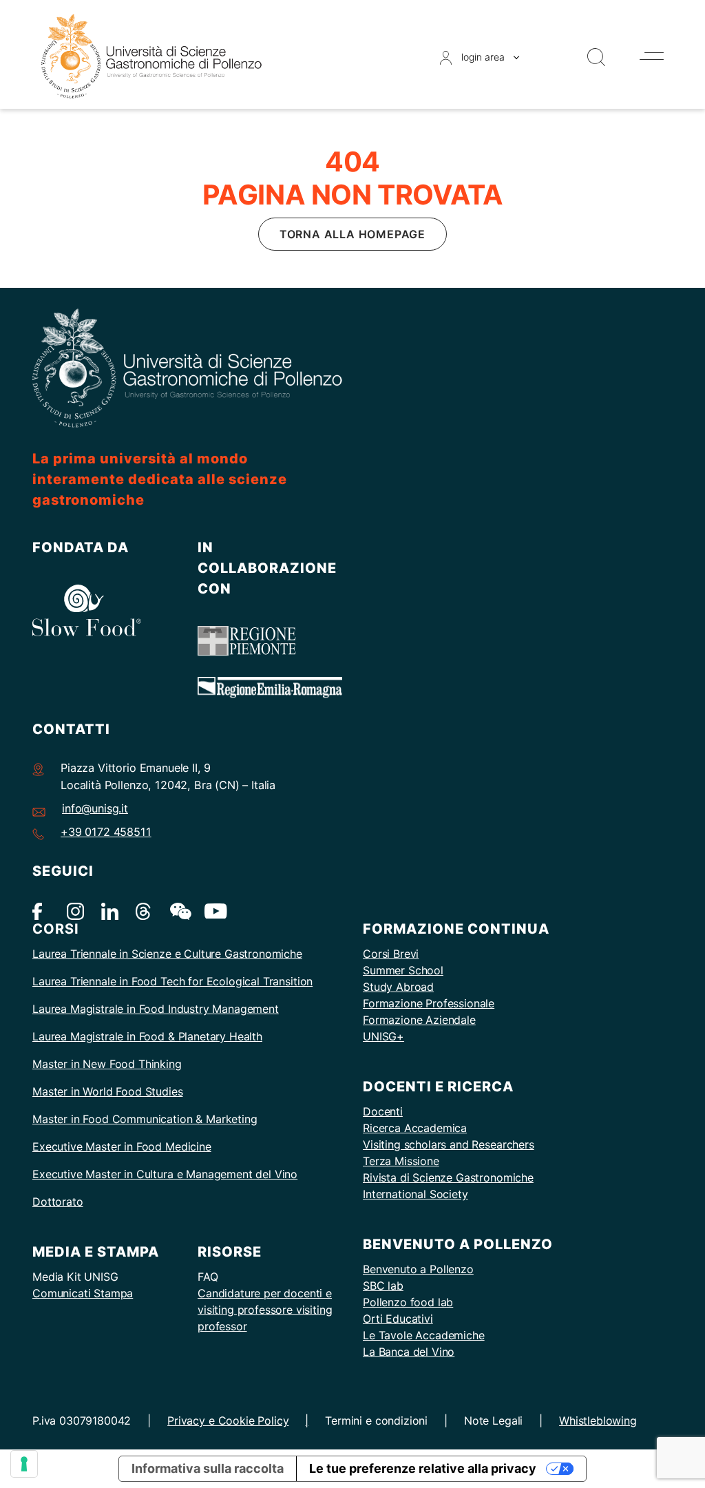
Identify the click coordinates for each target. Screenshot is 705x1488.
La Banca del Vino (408, 1352)
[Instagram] (75, 910)
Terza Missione (401, 1161)
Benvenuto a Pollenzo (418, 1269)
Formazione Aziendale (419, 1020)
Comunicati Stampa (82, 1293)
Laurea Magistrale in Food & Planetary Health (147, 1036)
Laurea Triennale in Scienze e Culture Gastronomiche (167, 954)
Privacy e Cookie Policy (227, 1420)
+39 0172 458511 (106, 832)
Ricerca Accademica (415, 1128)
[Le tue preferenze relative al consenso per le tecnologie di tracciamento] (24, 1464)
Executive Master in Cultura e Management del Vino (164, 1174)
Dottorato (57, 1201)
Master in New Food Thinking (107, 1064)
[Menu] (652, 56)
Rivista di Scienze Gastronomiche (448, 1177)
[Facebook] (41, 910)
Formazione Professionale (428, 1003)
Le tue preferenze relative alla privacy (422, 1468)
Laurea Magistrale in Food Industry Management (155, 1009)
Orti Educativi (398, 1318)
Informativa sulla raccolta (207, 1468)
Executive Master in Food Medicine (121, 1146)
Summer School (403, 970)
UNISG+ (383, 1036)
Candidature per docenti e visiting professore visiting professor (265, 1309)
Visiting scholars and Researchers (448, 1144)
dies (172, 1091)
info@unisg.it (95, 808)
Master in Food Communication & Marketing (144, 1119)
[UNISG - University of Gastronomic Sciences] (151, 55)
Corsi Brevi (391, 954)
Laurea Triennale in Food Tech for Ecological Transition (172, 981)
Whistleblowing (598, 1420)
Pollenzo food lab (408, 1302)
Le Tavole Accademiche (424, 1335)
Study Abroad (398, 987)
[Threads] (144, 910)
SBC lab (383, 1285)
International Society (415, 1194)
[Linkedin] (109, 910)
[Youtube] (213, 910)
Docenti (383, 1111)
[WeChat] (178, 910)
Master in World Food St (94, 1091)
